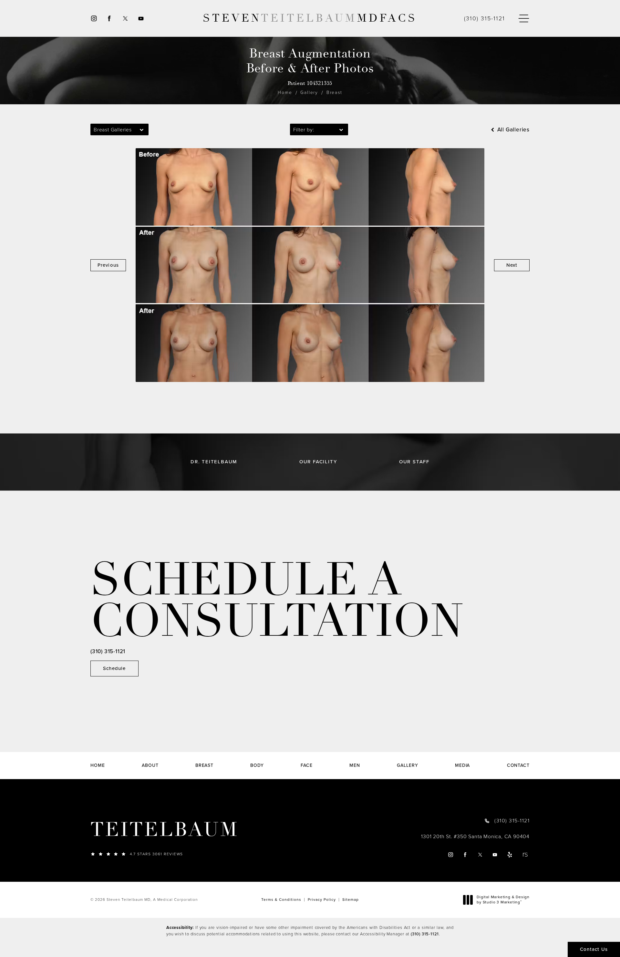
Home (285, 92)
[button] (524, 19)
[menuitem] (93, 18)
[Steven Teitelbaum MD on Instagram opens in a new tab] (93, 18)
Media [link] (462, 765)
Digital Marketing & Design (503, 900)
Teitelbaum (164, 829)
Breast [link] (204, 765)
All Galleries (513, 129)
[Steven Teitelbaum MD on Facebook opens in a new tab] (109, 18)
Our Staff (414, 461)
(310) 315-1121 (425, 934)
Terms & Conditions (281, 899)
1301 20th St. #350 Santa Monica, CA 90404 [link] (475, 836)
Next (512, 265)
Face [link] (307, 765)
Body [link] (257, 765)
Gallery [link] (407, 765)
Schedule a (277, 601)
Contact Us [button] (594, 949)
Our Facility (318, 461)
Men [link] (354, 765)
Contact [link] (518, 765)
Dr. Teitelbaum (214, 461)
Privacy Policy (322, 899)
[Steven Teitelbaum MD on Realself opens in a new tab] (525, 854)
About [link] (150, 765)
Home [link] (97, 765)
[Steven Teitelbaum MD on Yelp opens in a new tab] (510, 854)
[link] (485, 18)
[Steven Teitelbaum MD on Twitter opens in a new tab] (125, 18)
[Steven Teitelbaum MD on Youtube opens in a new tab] (141, 18)
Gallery (309, 92)
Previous (108, 265)
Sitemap (350, 899)
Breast (334, 92)
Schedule (114, 668)
